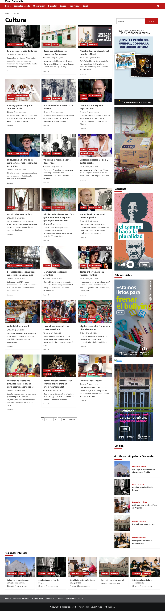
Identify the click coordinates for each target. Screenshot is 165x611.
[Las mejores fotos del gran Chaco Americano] (59, 311)
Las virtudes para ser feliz (19, 214)
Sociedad (28, 265)
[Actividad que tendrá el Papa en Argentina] (122, 504)
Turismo (55, 44)
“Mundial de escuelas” (91, 380)
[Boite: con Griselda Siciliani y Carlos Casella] (95, 145)
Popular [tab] (133, 456)
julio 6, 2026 (93, 333)
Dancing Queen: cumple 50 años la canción (20, 107)
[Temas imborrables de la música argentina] (95, 257)
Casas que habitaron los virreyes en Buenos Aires (55, 53)
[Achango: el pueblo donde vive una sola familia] (122, 469)
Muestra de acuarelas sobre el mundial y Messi (94, 53)
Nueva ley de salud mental (143, 524)
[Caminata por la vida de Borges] (22, 36)
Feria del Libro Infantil (18, 326)
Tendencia (142, 538)
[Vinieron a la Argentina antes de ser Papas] (59, 145)
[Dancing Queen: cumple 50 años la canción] (22, 90)
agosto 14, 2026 (95, 58)
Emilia (11, 112)
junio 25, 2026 (56, 390)
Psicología (142, 521)
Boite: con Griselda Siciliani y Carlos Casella (94, 161)
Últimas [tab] (121, 456)
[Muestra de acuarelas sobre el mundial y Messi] (95, 36)
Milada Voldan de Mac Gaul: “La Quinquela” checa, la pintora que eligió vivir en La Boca (58, 217)
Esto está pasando (22, 6)
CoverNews (95, 606)
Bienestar (52, 6)
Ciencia (63, 6)
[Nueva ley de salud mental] (122, 522)
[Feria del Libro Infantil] (22, 311)
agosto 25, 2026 (147, 586)
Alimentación (39, 6)
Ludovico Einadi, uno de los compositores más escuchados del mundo (22, 163)
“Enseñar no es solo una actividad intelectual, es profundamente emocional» (20, 383)
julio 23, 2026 (94, 221)
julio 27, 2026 (21, 218)
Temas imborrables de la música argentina (92, 273)
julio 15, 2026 (20, 279)
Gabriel (11, 55)
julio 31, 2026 (94, 167)
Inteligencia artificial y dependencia (142, 542)
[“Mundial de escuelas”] (95, 366)
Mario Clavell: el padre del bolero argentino (92, 216)
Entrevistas (74, 6)
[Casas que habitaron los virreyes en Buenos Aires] (59, 36)
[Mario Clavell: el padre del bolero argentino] (95, 199)
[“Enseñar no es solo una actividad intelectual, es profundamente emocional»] (22, 366)
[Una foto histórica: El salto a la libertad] (59, 90)
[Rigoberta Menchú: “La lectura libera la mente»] (95, 311)
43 (64, 419)
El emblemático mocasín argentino (55, 273)
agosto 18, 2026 (58, 58)
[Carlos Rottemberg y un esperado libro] (95, 90)
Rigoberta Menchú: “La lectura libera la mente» (95, 328)
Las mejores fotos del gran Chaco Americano (56, 328)
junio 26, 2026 (20, 390)
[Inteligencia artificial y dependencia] (122, 540)
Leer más (10, 71)
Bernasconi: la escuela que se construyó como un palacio (21, 273)
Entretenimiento (22, 95)
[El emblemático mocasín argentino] (59, 257)
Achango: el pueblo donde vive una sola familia (143, 471)
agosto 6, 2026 (57, 167)
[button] (158, 6)
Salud (85, 6)
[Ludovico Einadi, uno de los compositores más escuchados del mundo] (22, 145)
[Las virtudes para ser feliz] (22, 199)
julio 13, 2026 (57, 279)
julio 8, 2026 (20, 330)
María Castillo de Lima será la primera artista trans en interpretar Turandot (57, 383)
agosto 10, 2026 (94, 112)
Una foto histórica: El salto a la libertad (58, 107)
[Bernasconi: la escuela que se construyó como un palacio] (22, 257)
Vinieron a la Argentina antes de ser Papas (57, 161)
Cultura (10, 44)
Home (8, 6)
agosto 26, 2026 (22, 55)
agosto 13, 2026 (58, 112)
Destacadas (93, 44)
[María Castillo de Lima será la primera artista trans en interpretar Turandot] (59, 366)
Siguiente (71, 419)
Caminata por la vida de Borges (22, 51)
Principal (19, 44)
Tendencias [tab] (148, 456)
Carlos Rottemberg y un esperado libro (91, 107)
